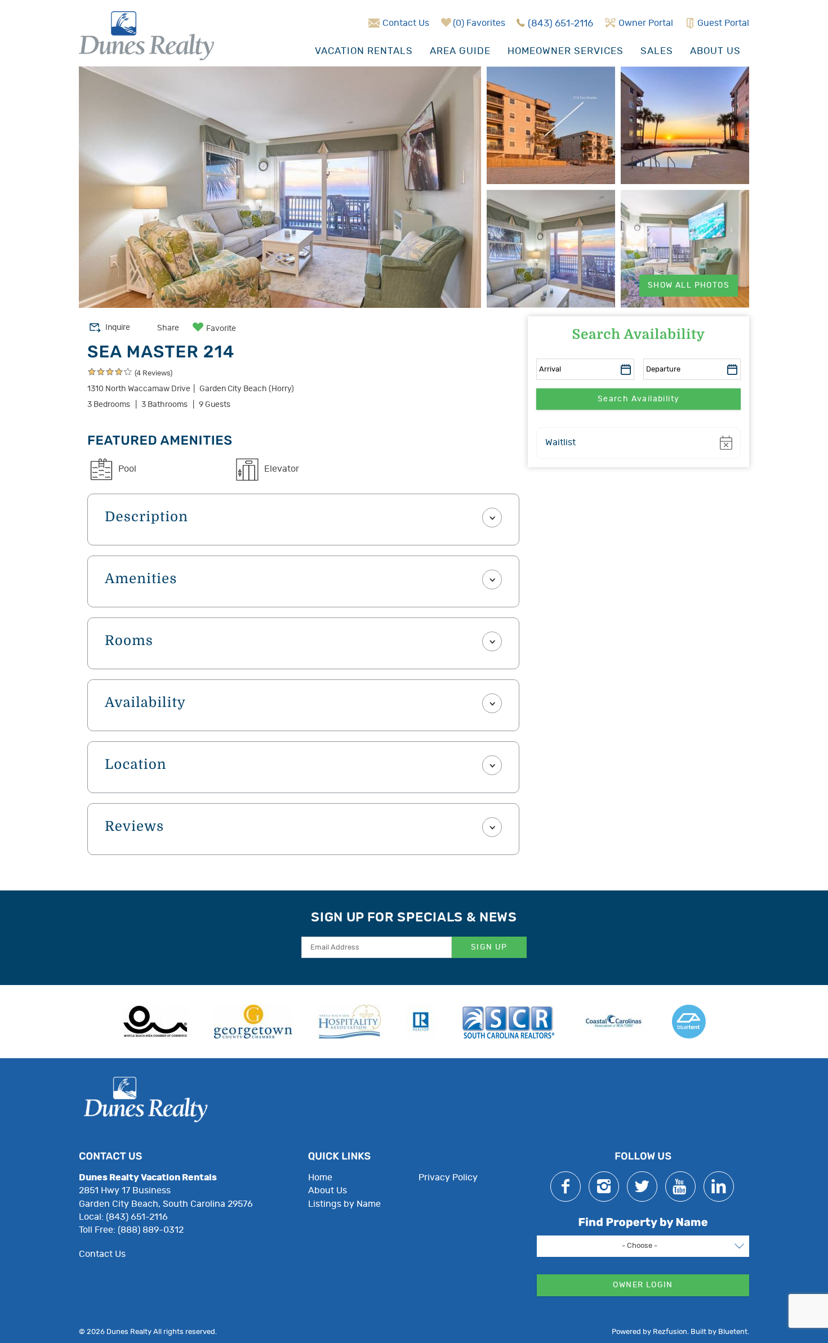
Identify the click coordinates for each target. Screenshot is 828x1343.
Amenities (141, 579)
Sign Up (489, 947)
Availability (145, 703)
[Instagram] (604, 1186)
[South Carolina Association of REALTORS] (508, 1021)
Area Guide (460, 51)
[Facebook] (565, 1186)
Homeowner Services (566, 51)
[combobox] (643, 1246)
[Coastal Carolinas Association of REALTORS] (613, 1021)
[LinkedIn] (719, 1186)
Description (146, 517)
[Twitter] (642, 1186)
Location (136, 765)
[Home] (146, 34)
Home (320, 1177)
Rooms (129, 641)
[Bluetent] (689, 1021)
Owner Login (643, 1285)
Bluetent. (733, 1332)
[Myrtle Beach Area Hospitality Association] (349, 1021)
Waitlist (560, 442)
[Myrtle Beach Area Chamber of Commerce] (155, 1021)
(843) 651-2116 (560, 23)
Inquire (117, 328)
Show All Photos (688, 285)
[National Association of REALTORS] (421, 1021)
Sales (656, 51)
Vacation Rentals (364, 51)
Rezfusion (670, 1332)
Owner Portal (645, 23)
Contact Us (405, 23)
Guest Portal (723, 23)
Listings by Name (344, 1203)
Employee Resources (462, 1190)
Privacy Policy (448, 1177)
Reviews (134, 827)
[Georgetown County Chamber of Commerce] (253, 1021)
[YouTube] (680, 1186)
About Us (715, 51)
